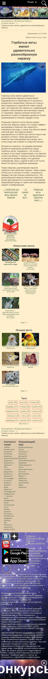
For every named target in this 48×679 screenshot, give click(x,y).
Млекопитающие (26, 447)
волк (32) (24, 402)
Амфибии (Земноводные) (25, 464)
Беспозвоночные (26, 469)
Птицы (21, 449)
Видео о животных (23, 477)
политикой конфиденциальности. (24, 659)
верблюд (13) (12, 420)
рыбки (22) (37, 407)
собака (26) (25, 407)
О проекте (31, 536)
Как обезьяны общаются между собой (9, 526)
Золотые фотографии (24, 473)
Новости (30, 541)
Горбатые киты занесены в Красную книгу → (38, 194)
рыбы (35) (13, 402)
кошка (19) (37, 411)
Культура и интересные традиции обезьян (9, 517)
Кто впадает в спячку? (9, 479)
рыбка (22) (25, 411)
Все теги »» (24, 424)
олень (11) (37, 420)
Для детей (23, 456)
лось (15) (26, 416)
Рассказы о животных (23, 453)
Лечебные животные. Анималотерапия (11, 456)
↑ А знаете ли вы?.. (25, 193)
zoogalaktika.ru (29, 633)
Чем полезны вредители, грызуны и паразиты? (8, 471)
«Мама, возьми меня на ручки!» (9, 449)
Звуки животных (23, 486)
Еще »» (24, 322)
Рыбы (21, 467)
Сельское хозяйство (35, 543)
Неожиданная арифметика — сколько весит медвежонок (9, 495)
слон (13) (36, 416)
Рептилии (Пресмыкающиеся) (27, 459)
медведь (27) (11, 407)
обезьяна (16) (13, 416)
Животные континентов (24, 481)
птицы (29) (34, 402)
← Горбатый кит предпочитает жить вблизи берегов (11, 193)
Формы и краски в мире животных (8, 486)
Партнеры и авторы (35, 538)
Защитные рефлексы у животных (9, 462)
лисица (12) (25, 420)
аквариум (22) (12, 411)
